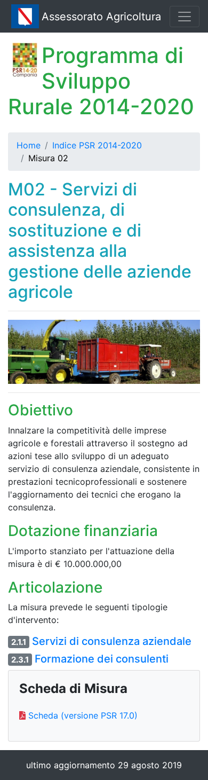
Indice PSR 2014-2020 (97, 145)
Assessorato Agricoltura (101, 16)
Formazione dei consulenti (102, 658)
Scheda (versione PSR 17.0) (83, 715)
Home (29, 145)
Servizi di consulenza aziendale (111, 641)
